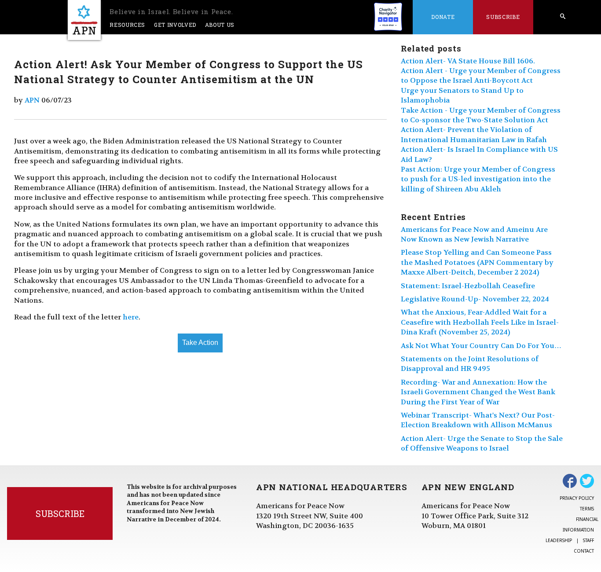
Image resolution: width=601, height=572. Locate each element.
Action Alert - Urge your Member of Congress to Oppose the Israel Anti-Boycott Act (481, 75)
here (131, 317)
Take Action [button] (200, 342)
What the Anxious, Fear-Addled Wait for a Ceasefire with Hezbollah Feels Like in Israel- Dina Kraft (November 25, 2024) (480, 322)
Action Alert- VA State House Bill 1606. (468, 61)
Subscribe (503, 16)
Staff (588, 540)
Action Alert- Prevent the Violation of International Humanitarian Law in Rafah (474, 134)
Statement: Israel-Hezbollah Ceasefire (468, 285)
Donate (442, 16)
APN (32, 100)
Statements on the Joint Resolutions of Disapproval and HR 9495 (470, 363)
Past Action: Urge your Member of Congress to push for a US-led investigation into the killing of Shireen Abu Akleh (478, 179)
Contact (584, 551)
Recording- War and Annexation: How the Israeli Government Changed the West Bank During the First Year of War (478, 392)
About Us (220, 24)
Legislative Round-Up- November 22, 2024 (475, 299)
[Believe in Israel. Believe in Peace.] (84, 20)
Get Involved (175, 24)
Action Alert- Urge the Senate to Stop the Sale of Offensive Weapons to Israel (482, 443)
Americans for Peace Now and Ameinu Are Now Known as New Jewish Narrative (474, 234)
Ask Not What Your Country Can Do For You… (481, 345)
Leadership (559, 540)
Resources (127, 24)
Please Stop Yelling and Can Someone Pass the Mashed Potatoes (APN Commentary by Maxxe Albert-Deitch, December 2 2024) (477, 262)
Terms (587, 509)
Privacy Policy (577, 498)
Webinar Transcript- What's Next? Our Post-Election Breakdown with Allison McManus (478, 420)
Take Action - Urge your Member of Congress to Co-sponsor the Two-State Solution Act (481, 115)
